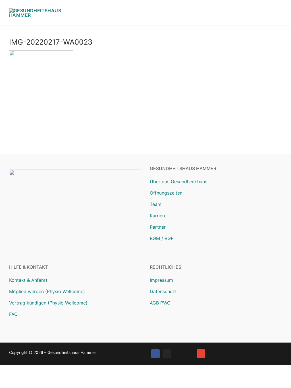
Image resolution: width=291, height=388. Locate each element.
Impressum (161, 280)
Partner (158, 227)
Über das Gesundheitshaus (178, 181)
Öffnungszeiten (166, 193)
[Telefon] (189, 353)
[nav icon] (279, 13)
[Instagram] (167, 353)
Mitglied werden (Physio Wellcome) (47, 291)
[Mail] (201, 353)
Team (155, 204)
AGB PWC (160, 303)
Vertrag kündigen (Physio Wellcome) (48, 303)
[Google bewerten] (178, 353)
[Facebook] (155, 353)
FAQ (13, 314)
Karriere (158, 215)
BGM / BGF (161, 238)
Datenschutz (163, 291)
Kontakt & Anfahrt (28, 280)
